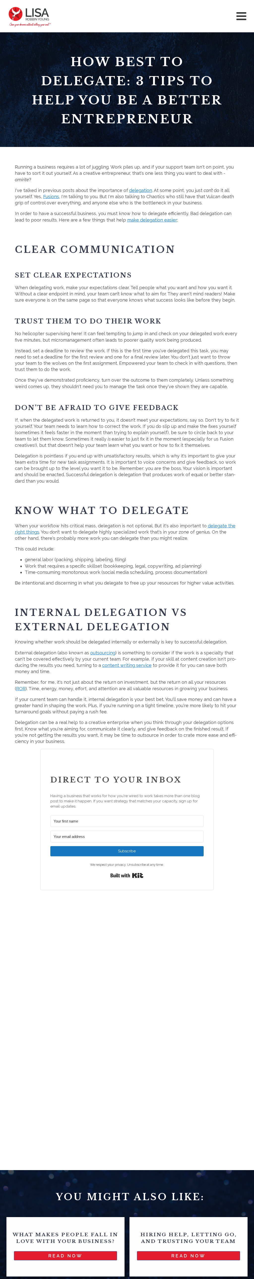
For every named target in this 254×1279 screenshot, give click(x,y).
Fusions (51, 196)
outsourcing (102, 652)
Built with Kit (126, 875)
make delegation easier (152, 220)
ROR (21, 688)
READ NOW (65, 1255)
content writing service (127, 665)
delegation (140, 190)
